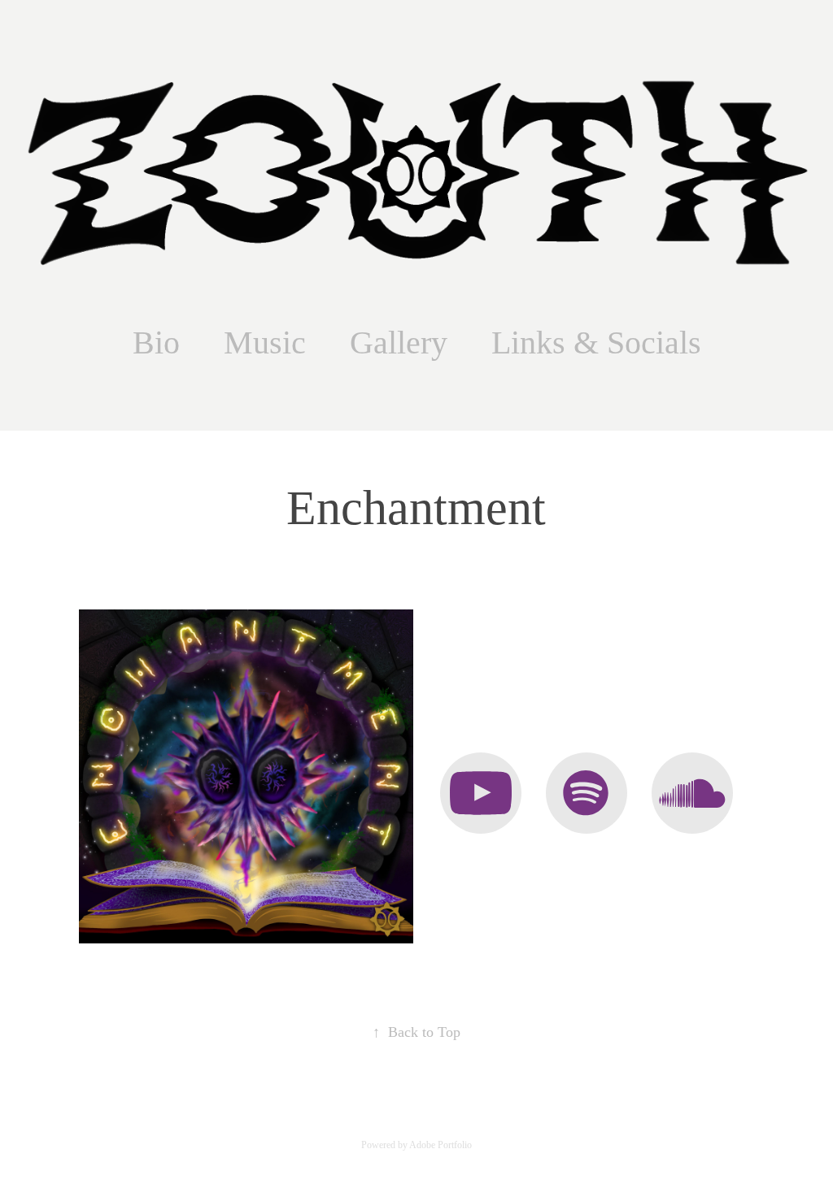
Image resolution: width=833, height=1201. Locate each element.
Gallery (398, 342)
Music (265, 342)
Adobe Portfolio (440, 1145)
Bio (156, 342)
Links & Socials (596, 342)
